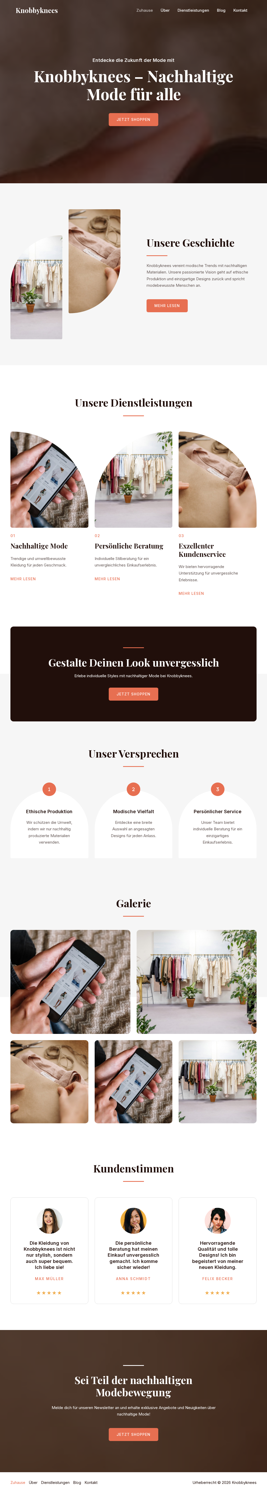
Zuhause (144, 10)
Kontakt (240, 10)
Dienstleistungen (193, 10)
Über (165, 10)
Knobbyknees (37, 10)
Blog (221, 10)
